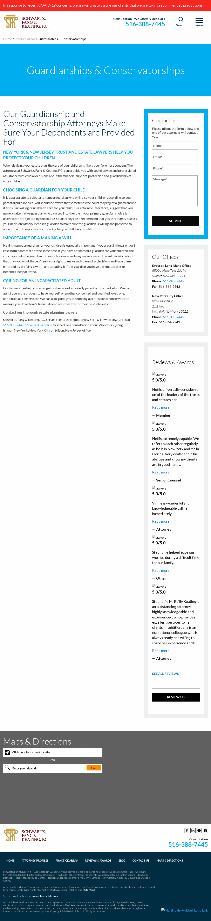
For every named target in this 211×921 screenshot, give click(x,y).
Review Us (176, 697)
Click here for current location (31, 752)
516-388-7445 (145, 24)
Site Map (89, 889)
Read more (161, 407)
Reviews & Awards (98, 860)
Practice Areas (24, 39)
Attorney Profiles (35, 860)
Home (7, 39)
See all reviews (165, 673)
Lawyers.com (29, 896)
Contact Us (140, 860)
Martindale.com (49, 896)
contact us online (40, 325)
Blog (121, 860)
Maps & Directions (169, 860)
